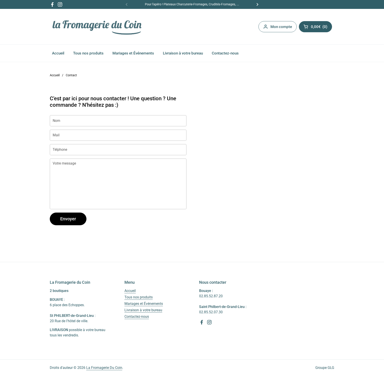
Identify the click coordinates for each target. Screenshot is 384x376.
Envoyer (68, 218)
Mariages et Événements (143, 304)
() (321, 27)
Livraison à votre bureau (143, 310)
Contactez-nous (136, 316)
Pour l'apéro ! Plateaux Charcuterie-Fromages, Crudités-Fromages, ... (192, 4)
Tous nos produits (138, 297)
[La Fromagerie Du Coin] (97, 27)
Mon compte (281, 26)
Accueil (55, 75)
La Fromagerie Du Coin (104, 368)
